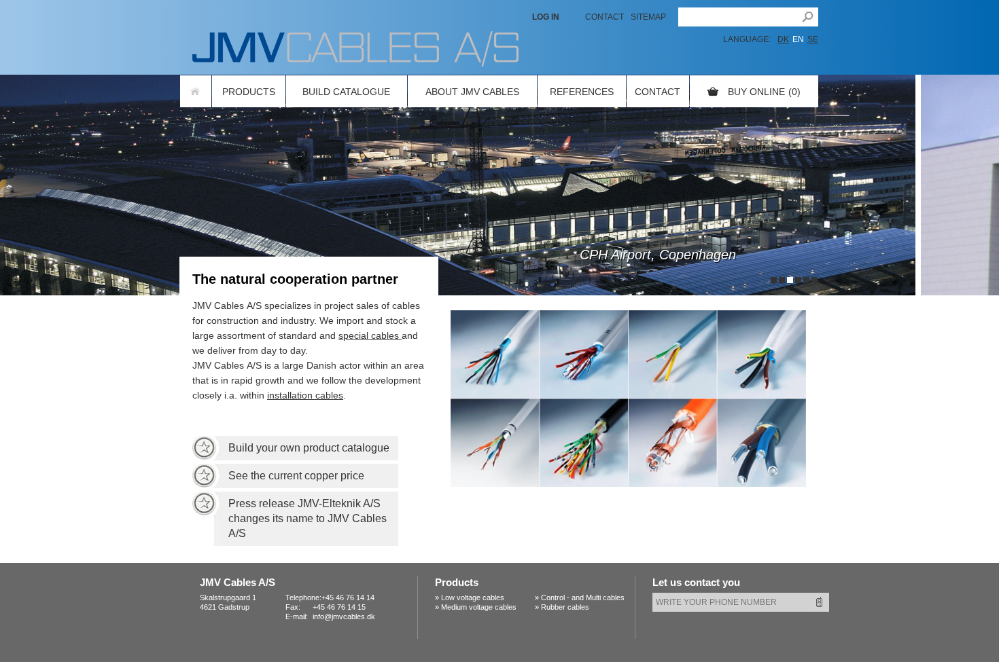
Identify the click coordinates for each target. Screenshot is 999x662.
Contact (604, 17)
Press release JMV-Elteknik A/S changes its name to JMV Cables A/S (307, 518)
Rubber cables (565, 607)
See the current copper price (296, 475)
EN (798, 39)
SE (812, 39)
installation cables (305, 395)
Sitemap (648, 17)
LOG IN (545, 17)
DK (783, 39)
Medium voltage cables (478, 607)
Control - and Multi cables (583, 597)
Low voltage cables (472, 597)
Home (195, 91)
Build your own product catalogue (308, 448)
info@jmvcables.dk (344, 616)
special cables (370, 335)
